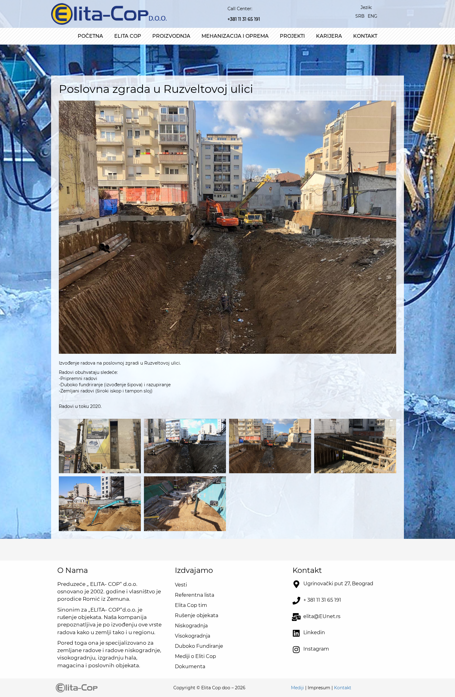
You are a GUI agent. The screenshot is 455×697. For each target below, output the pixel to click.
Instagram (316, 649)
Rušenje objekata (196, 615)
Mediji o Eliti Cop (195, 656)
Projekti (292, 36)
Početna (90, 36)
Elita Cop (127, 36)
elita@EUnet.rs (321, 616)
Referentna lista (194, 595)
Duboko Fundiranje (199, 646)
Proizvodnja (171, 36)
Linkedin (314, 632)
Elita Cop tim (191, 605)
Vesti (181, 585)
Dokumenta (190, 666)
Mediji (297, 688)
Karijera (329, 36)
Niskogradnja (191, 626)
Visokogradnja (192, 636)
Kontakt (365, 36)
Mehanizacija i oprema (235, 36)
